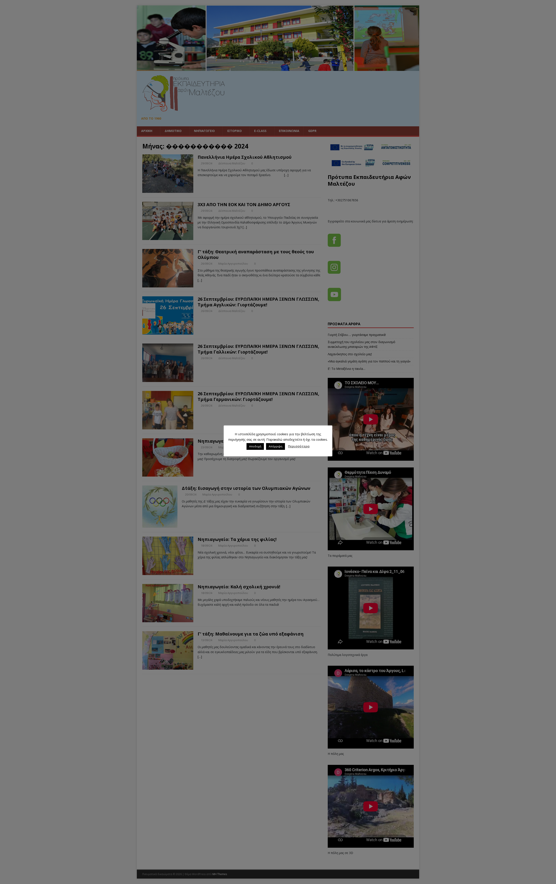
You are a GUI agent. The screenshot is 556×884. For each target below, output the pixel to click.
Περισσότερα (298, 446)
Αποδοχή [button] (255, 446)
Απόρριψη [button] (275, 446)
